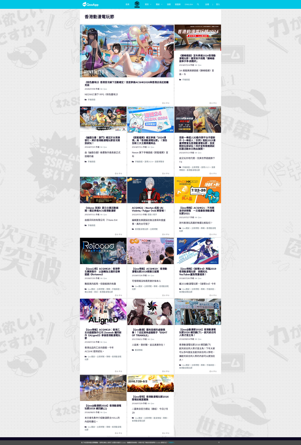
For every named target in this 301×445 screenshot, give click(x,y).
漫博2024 (148, 161)
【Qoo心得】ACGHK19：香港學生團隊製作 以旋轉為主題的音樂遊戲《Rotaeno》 (102, 271)
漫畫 (169, 4)
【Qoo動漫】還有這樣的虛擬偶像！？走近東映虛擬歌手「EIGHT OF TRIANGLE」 (149, 332)
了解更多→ (171, 442)
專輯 (203, 228)
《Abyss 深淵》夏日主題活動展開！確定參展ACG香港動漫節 (101, 209)
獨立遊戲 (88, 292)
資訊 (147, 4)
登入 (218, 4)
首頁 (127, 4)
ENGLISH (189, 4)
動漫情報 (139, 350)
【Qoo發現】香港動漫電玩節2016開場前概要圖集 (150, 398)
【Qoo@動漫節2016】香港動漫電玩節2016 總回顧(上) (103, 407)
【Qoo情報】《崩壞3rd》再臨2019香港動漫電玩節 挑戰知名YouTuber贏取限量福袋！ (197, 271)
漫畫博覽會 (159, 161)
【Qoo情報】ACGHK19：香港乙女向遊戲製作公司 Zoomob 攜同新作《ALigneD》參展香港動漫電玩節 (103, 334)
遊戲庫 (178, 4)
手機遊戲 (91, 99)
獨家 (158, 4)
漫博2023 (205, 167)
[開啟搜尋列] (198, 4)
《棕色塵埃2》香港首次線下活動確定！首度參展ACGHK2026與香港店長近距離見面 (127, 84)
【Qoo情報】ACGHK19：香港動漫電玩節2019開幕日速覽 (149, 270)
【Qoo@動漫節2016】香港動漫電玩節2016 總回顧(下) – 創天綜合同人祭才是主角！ (197, 332)
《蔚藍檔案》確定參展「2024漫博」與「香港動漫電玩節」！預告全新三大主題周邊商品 (149, 140)
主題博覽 (195, 167)
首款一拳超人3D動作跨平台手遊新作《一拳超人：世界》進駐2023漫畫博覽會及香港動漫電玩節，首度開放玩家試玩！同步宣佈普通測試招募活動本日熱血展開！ (197, 143)
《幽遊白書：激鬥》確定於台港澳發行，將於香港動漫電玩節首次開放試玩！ (102, 140)
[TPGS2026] (137, 4)
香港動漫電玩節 (193, 170)
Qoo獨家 (186, 228)
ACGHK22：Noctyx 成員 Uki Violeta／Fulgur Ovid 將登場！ (149, 209)
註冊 (207, 4)
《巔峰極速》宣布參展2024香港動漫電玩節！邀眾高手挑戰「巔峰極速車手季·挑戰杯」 (197, 58)
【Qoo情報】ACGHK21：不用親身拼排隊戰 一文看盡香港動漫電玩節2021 (196, 210)
